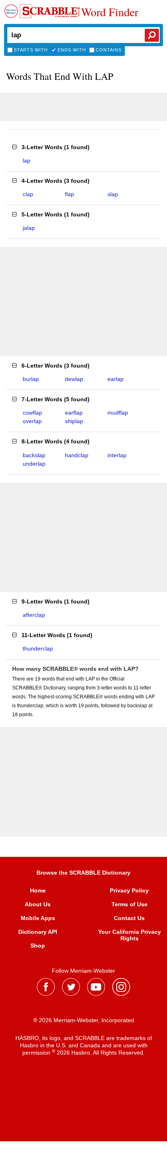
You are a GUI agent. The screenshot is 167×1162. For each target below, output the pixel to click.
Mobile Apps (38, 918)
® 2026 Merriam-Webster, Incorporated (83, 1020)
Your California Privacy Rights (129, 935)
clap (28, 194)
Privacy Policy (129, 890)
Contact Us (129, 918)
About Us (38, 904)
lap (26, 160)
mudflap (117, 412)
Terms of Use (129, 904)
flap (69, 194)
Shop (37, 945)
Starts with (31, 49)
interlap (116, 455)
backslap (34, 455)
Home (38, 890)
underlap (34, 463)
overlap (32, 421)
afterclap (34, 615)
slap (112, 194)
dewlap (74, 379)
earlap (115, 379)
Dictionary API (37, 932)
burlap (31, 379)
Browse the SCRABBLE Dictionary (83, 872)
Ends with (72, 49)
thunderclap (38, 648)
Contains (109, 49)
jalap (29, 228)
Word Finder (109, 11)
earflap (74, 412)
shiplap (74, 421)
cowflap (32, 412)
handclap (76, 455)
